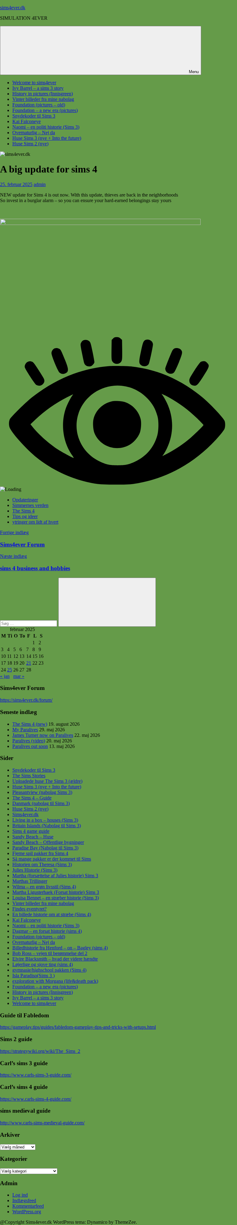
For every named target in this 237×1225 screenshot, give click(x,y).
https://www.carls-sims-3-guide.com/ (35, 1075)
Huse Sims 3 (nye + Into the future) (46, 138)
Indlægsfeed (24, 1200)
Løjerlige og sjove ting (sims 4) (42, 964)
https (4, 700)
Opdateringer (25, 499)
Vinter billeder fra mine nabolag (43, 99)
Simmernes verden (30, 505)
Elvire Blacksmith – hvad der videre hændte (55, 958)
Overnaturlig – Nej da (33, 132)
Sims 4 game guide (30, 831)
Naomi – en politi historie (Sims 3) (45, 127)
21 (28, 663)
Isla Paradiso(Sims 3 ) (33, 975)
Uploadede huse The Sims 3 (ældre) (47, 781)
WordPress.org (26, 1211)
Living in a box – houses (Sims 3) (45, 820)
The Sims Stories (28, 775)
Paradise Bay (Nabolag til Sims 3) (45, 847)
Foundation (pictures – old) (38, 104)
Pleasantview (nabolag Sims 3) (42, 792)
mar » (18, 676)
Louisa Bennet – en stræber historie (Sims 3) (55, 897)
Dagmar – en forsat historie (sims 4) (47, 931)
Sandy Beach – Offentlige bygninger (48, 842)
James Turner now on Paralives (42, 735)
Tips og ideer (25, 516)
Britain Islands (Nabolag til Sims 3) (46, 825)
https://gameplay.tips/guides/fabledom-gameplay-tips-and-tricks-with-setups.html (78, 1027)
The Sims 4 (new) (29, 724)
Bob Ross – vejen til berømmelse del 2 (49, 953)
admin (40, 184)
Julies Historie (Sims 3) (34, 870)
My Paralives (25, 729)
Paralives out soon (30, 746)
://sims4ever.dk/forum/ (30, 700)
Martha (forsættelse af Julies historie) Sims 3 (55, 875)
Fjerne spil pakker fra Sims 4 (40, 853)
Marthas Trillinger (29, 881)
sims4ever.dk (12, 7)
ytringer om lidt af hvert (35, 522)
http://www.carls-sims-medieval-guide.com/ (42, 1122)
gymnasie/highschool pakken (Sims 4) (49, 970)
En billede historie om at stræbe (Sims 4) (51, 914)
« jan (5, 676)
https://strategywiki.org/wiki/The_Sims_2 (40, 1051)
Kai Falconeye (26, 121)
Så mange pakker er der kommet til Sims (51, 859)
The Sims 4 (23, 510)
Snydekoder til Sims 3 (33, 115)
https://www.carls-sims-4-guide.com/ (35, 1099)
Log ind (20, 1195)
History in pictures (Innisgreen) (42, 93)
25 (9, 669)
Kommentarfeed (28, 1206)
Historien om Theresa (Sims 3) (42, 864)
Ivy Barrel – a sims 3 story (38, 88)
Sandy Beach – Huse (32, 836)
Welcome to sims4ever (34, 82)
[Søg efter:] (29, 623)
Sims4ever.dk (25, 814)
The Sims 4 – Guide (32, 797)
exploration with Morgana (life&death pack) (55, 981)
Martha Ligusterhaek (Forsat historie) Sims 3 (55, 892)
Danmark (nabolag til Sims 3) (41, 803)
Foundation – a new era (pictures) (45, 110)
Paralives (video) (28, 740)
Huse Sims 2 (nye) (30, 143)
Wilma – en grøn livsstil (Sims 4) (44, 886)
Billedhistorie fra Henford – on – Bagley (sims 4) (60, 947)
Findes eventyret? (29, 908)
